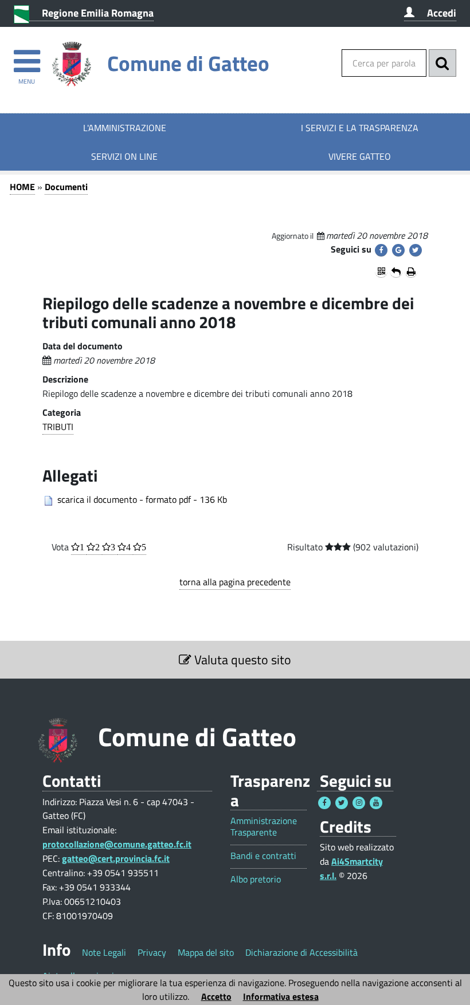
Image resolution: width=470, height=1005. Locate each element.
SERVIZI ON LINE (124, 156)
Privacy (152, 952)
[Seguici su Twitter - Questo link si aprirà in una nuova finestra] (341, 803)
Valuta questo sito (241, 660)
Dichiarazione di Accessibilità (301, 952)
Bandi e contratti (263, 855)
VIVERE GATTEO (359, 156)
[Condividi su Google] (398, 250)
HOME (22, 187)
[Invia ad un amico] (396, 271)
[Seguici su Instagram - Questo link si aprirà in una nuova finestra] (358, 803)
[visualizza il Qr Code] (381, 271)
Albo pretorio (255, 879)
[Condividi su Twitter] (415, 250)
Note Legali (104, 952)
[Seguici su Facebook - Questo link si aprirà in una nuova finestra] (324, 803)
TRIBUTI (57, 426)
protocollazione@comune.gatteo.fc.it (116, 844)
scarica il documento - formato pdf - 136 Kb (142, 499)
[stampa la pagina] (411, 271)
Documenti (66, 187)
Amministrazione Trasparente (263, 826)
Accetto (216, 996)
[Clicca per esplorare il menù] (27, 56)
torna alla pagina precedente (235, 582)
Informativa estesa (281, 996)
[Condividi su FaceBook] (381, 250)
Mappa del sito (206, 952)
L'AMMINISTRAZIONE (124, 128)
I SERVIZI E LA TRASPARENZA (359, 128)
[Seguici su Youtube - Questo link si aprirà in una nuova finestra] (376, 803)
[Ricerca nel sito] (442, 63)
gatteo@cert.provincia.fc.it (116, 858)
